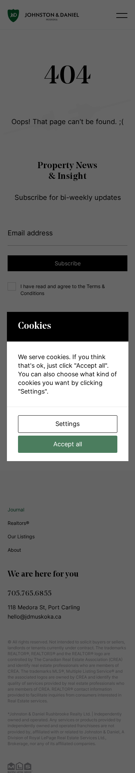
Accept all (67, 444)
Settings (67, 423)
